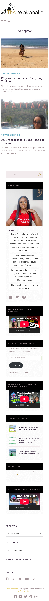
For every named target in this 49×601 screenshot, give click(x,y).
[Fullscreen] (36, 330)
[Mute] (32, 330)
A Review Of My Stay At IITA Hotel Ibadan (28, 428)
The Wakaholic (11, 588)
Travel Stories (10, 73)
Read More (6, 91)
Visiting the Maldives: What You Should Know (29, 453)
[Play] (12, 330)
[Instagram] (14, 579)
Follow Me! (13, 475)
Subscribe (16, 365)
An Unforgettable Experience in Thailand (22, 141)
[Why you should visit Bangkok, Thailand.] (24, 53)
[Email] (34, 579)
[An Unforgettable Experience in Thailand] (24, 114)
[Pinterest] (30, 596)
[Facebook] (8, 579)
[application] (24, 324)
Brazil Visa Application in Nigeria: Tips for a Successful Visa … (29, 440)
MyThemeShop (24, 591)
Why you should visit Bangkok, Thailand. (21, 79)
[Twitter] (21, 579)
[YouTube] (27, 579)
